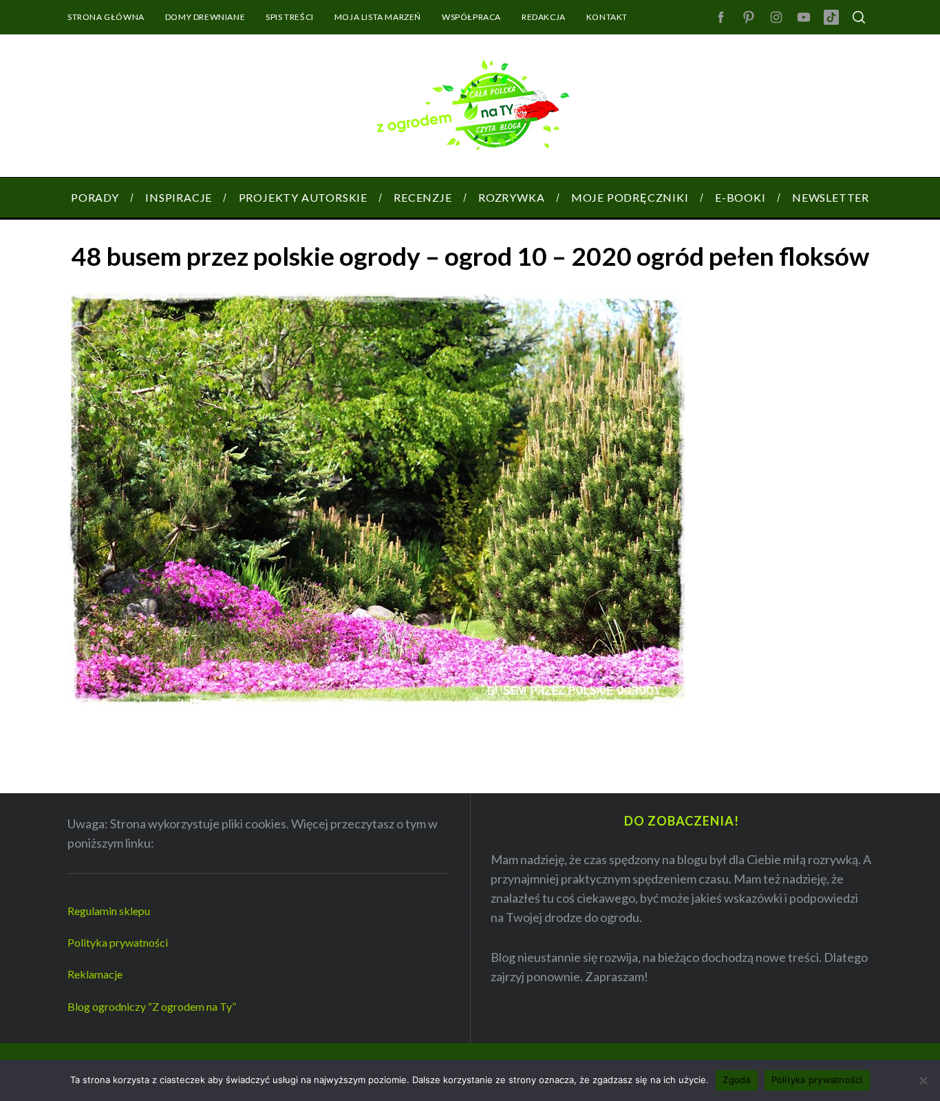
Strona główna (106, 17)
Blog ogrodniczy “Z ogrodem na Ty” (151, 1006)
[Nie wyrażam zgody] (923, 1080)
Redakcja (544, 17)
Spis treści (290, 17)
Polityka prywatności (117, 942)
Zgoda (736, 1079)
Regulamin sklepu (108, 910)
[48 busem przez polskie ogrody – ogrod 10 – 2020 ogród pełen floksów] (377, 701)
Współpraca (471, 17)
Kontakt (607, 17)
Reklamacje (94, 974)
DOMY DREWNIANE (205, 17)
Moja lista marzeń (377, 17)
